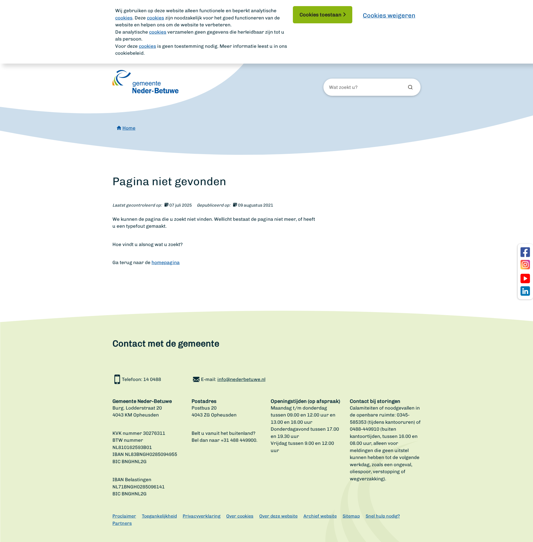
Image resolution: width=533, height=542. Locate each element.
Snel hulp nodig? (383, 516)
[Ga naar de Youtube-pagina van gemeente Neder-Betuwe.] (525, 278)
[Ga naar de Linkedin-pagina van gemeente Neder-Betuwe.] (525, 291)
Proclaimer (124, 516)
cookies (123, 18)
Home (128, 128)
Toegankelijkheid (159, 516)
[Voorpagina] (145, 81)
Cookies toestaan (320, 15)
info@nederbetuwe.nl (241, 379)
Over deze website (278, 516)
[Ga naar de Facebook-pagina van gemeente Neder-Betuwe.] (525, 252)
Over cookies (239, 516)
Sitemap (351, 516)
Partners (122, 523)
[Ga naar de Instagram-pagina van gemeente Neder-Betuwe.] (525, 264)
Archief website (320, 516)
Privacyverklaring (201, 516)
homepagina (166, 262)
